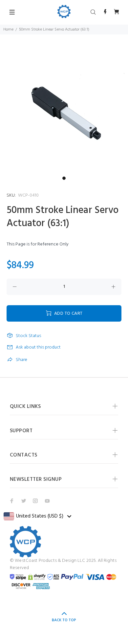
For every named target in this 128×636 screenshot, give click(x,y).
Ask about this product (38, 347)
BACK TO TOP (64, 620)
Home (8, 29)
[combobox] (37, 516)
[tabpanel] (64, 109)
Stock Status (28, 336)
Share (21, 360)
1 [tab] (64, 178)
